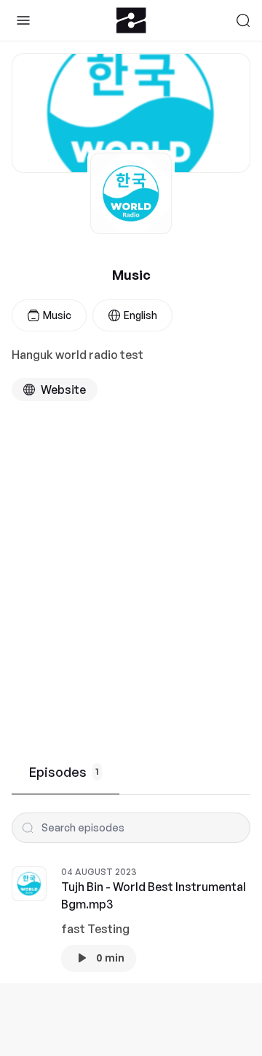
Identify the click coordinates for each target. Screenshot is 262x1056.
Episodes (64, 772)
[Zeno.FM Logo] (131, 20)
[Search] (243, 20)
